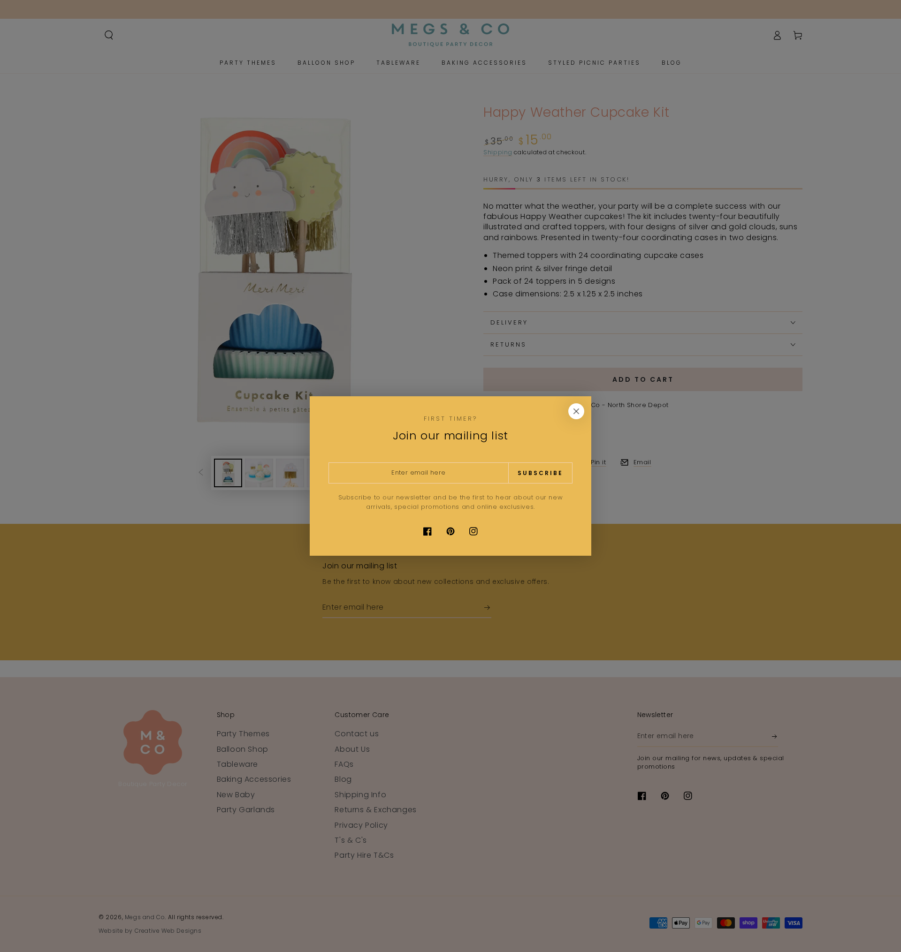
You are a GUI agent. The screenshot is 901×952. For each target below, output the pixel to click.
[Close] (576, 411)
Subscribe (540, 473)
